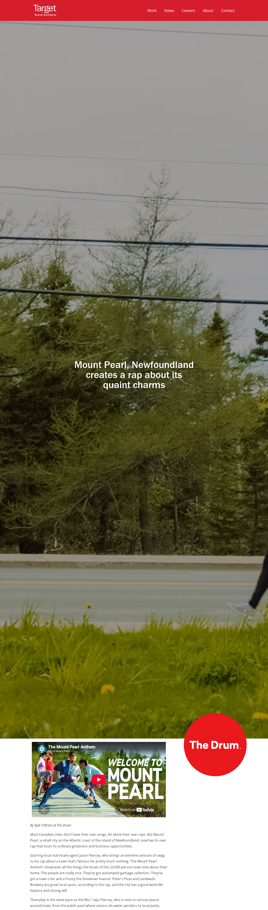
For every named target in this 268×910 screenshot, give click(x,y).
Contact (227, 10)
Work (152, 10)
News (169, 10)
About (208, 10)
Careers (188, 10)
